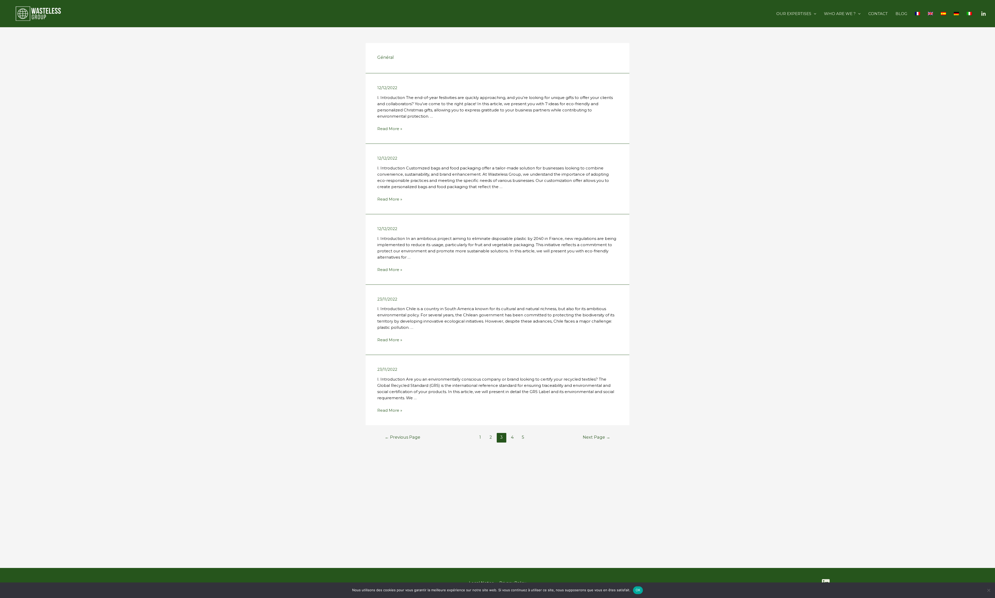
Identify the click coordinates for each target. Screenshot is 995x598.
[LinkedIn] (983, 13)
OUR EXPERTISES (793, 13)
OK (638, 590)
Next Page (596, 437)
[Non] (988, 590)
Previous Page (402, 437)
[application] (813, 13)
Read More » (389, 128)
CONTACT (878, 13)
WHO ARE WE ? (840, 13)
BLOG (901, 13)
